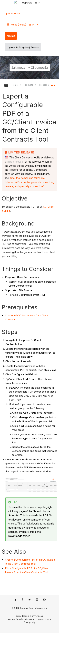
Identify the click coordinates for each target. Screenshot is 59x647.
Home (15, 84)
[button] (47, 67)
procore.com (13, 13)
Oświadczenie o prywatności (29, 616)
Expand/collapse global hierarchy (8, 85)
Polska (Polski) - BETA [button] (21, 24)
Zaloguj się (29, 622)
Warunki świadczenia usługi (21, 619)
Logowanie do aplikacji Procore (23, 47)
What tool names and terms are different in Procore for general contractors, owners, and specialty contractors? (29, 182)
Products (29, 84)
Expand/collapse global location (53, 84)
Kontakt (11, 36)
